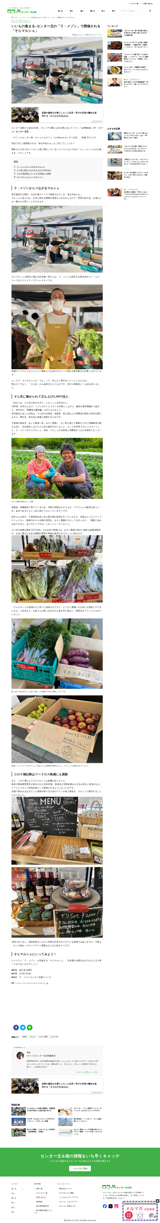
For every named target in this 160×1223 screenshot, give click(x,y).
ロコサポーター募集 (66, 1193)
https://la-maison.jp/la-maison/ (31, 983)
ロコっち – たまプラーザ (68, 1202)
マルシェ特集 (43, 1037)
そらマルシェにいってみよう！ (30, 177)
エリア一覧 (134, 3)
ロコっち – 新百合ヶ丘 (67, 1206)
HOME (15, 17)
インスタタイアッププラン (69, 1197)
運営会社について (65, 1189)
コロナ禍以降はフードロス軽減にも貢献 (34, 173)
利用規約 (39, 1202)
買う (71, 11)
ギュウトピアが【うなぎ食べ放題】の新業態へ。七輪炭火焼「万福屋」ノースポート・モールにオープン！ (136, 44)
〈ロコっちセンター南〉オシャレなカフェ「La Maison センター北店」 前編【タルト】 (54, 137)
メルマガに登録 (80, 1168)
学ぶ (103, 11)
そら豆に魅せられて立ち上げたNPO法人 (34, 170)
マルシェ (33, 1037)
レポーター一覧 (41, 1193)
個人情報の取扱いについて (43, 1211)
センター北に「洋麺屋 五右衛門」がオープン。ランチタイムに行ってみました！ (136, 69)
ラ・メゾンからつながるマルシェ (31, 167)
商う (113, 11)
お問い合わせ (148, 3)
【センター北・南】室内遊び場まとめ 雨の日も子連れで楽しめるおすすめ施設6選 (136, 33)
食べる (60, 11)
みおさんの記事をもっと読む (87, 1072)
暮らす (92, 11)
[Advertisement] (57, 1006)
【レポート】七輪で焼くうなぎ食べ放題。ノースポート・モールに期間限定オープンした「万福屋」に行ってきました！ (136, 57)
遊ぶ (82, 11)
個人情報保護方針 (42, 1206)
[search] (150, 11)
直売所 (24, 1037)
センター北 (54, 1037)
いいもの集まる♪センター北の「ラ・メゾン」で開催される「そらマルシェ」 (52, 17)
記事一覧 (39, 1189)
